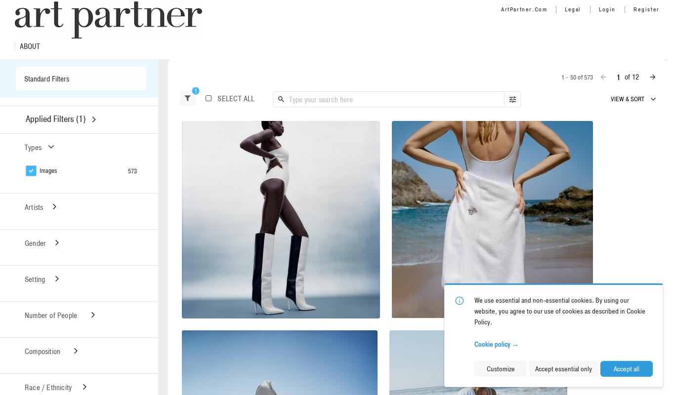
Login (607, 9)
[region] (281, 219)
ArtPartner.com (524, 9)
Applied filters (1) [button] (55, 119)
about (30, 46)
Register (646, 9)
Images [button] (48, 170)
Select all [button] (235, 98)
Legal (573, 9)
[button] (188, 98)
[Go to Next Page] (653, 77)
